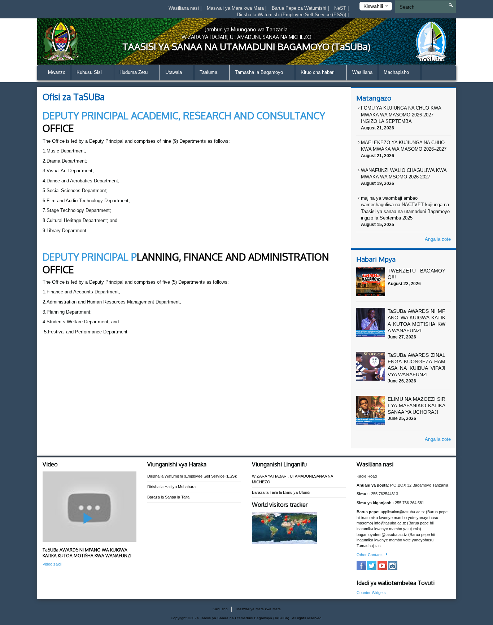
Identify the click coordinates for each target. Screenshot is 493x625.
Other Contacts (371, 555)
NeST (341, 8)
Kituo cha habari (318, 72)
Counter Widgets (371, 592)
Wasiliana (362, 72)
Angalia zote (438, 239)
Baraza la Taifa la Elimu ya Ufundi (281, 492)
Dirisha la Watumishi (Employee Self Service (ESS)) (292, 14)
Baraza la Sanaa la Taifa (168, 497)
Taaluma (209, 72)
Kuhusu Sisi (90, 72)
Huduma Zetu (134, 72)
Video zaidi (52, 564)
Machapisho (397, 72)
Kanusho (220, 609)
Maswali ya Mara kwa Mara (236, 8)
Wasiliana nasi (184, 8)
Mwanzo (56, 72)
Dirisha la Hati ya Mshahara (171, 486)
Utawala (174, 72)
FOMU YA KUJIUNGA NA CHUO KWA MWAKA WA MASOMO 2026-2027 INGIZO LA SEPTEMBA (401, 114)
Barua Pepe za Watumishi (300, 8)
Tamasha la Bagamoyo (259, 72)
